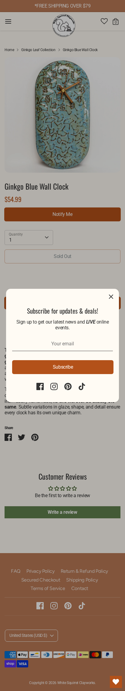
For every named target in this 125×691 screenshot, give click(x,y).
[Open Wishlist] (116, 682)
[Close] (111, 296)
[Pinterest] (68, 386)
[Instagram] (54, 386)
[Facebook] (40, 386)
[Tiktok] (82, 386)
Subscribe (63, 367)
